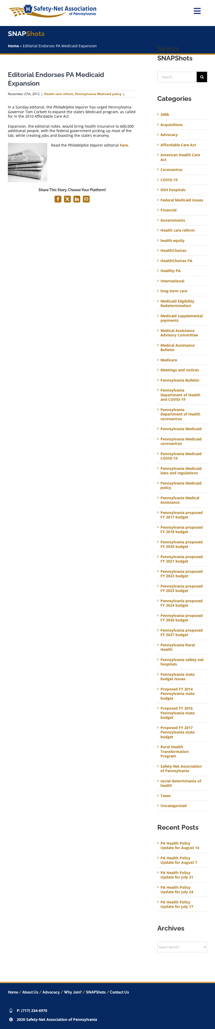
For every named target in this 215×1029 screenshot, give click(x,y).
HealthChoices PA (176, 260)
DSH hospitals (173, 190)
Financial (168, 210)
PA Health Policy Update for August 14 (179, 845)
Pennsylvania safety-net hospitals (182, 662)
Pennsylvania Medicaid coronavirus (181, 441)
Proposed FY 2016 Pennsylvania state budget (177, 713)
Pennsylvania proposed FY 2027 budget (181, 632)
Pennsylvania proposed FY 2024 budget (181, 603)
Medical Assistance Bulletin (177, 347)
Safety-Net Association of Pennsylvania (181, 768)
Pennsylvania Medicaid (181, 429)
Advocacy (169, 134)
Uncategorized (173, 805)
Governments (172, 220)
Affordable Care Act (178, 145)
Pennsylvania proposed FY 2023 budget (181, 588)
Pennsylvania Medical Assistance (179, 500)
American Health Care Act (180, 157)
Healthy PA (170, 270)
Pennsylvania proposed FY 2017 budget (181, 514)
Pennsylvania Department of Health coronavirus (180, 414)
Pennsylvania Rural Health (177, 647)
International (172, 281)
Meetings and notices (179, 370)
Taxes (165, 795)
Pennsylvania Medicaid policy (98, 94)
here (124, 145)
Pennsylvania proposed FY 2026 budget (181, 617)
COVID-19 (169, 180)
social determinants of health (180, 783)
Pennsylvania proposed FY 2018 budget (181, 529)
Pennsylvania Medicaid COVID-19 (181, 456)
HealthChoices (173, 250)
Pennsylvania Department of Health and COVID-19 (180, 395)
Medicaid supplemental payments (181, 318)
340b (164, 114)
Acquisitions (171, 124)
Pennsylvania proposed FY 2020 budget (181, 544)
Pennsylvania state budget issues (177, 676)
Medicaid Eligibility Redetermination (177, 303)
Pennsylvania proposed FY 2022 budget (181, 573)
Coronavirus (171, 169)
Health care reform (58, 94)
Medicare (168, 360)
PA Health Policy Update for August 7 (178, 860)
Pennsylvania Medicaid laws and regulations (181, 470)
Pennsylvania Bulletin (179, 380)
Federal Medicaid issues (181, 200)
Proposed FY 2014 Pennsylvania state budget (177, 694)
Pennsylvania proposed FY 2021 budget (181, 559)
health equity (172, 240)
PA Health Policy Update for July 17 (176, 904)
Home (13, 45)
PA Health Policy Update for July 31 (176, 875)
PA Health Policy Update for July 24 (176, 890)
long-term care (173, 291)
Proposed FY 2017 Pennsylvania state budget (177, 732)
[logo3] (52, 6)
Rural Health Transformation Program (174, 751)
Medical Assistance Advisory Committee (179, 332)
